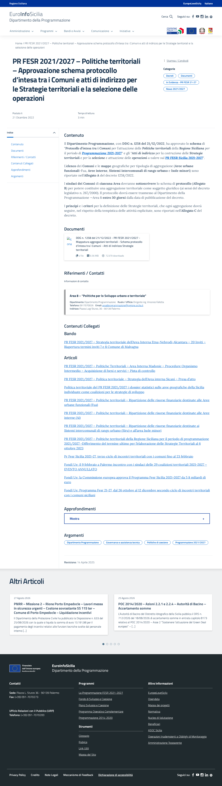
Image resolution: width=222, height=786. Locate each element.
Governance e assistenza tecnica (123, 542)
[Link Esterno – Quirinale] (202, 31)
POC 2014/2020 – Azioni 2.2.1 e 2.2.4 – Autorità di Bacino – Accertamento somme (162, 606)
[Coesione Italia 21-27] (175, 31)
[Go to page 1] (103, 644)
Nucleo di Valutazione (160, 718)
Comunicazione (100, 31)
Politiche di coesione (157, 542)
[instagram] (202, 16)
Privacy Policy (17, 775)
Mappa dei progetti (159, 705)
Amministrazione (20, 31)
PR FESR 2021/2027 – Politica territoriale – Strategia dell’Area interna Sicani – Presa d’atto (130, 379)
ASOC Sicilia (155, 730)
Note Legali (51, 775)
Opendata (154, 699)
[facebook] (193, 16)
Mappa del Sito (87, 754)
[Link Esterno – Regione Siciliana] (210, 31)
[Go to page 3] (111, 644)
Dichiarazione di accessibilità (115, 775)
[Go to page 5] (119, 644)
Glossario (84, 736)
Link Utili (84, 748)
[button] (33, 133)
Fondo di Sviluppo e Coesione (95, 699)
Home (18, 43)
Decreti (169, 75)
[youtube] (197, 16)
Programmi (46, 31)
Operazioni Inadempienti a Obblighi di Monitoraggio (177, 736)
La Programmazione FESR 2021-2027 (101, 693)
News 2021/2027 (175, 89)
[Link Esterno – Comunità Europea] (191, 31)
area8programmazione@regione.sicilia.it (122, 305)
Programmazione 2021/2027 (190, 542)
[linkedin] (206, 16)
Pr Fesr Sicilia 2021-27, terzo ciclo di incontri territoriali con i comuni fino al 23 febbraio (128, 456)
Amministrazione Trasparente (165, 743)
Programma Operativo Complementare (101, 711)
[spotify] (211, 16)
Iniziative (125, 31)
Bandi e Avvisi (72, 31)
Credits (35, 775)
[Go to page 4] (115, 644)
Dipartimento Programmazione (83, 542)
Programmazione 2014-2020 (96, 718)
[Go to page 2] (107, 644)
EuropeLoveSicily (192, 3)
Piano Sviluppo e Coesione (94, 705)
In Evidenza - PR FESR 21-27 (181, 82)
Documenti (186, 75)
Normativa (154, 711)
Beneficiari (154, 724)
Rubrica (83, 742)
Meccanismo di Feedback (78, 775)
